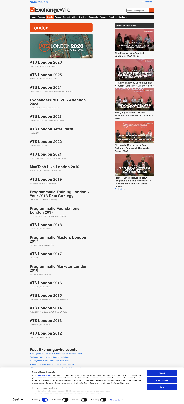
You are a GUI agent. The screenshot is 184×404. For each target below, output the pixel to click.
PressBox (112, 17)
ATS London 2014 (46, 308)
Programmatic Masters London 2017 (58, 239)
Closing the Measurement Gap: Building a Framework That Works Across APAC (132, 148)
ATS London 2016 (46, 282)
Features (41, 17)
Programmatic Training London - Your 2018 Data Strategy (59, 193)
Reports (103, 17)
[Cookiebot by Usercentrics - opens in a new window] (18, 399)
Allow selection (162, 380)
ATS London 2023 (46, 116)
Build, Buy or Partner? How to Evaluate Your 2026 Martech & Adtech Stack (134, 115)
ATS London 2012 (46, 333)
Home (33, 17)
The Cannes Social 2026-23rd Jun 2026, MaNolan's (49, 357)
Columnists (93, 17)
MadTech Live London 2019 (54, 166)
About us (33, 1)
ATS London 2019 (46, 179)
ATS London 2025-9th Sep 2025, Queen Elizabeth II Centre (52, 364)
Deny (162, 387)
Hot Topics (123, 17)
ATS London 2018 (46, 224)
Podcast (66, 17)
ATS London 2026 (46, 62)
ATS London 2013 (46, 320)
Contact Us (43, 1)
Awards (58, 17)
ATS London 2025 (46, 74)
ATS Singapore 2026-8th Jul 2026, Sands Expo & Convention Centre (56, 353)
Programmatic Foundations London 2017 (54, 210)
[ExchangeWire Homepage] (50, 10)
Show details (115, 400)
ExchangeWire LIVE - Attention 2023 (58, 101)
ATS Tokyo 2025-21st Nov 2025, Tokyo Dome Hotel (49, 361)
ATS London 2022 (46, 141)
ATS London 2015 (46, 295)
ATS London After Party (51, 129)
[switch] (65, 399)
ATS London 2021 (46, 154)
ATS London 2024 (46, 87)
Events (50, 17)
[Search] (151, 10)
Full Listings (120, 189)
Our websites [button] (147, 1)
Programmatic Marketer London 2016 (59, 268)
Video (74, 17)
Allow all (162, 373)
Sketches (82, 17)
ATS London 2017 (46, 253)
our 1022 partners (45, 375)
